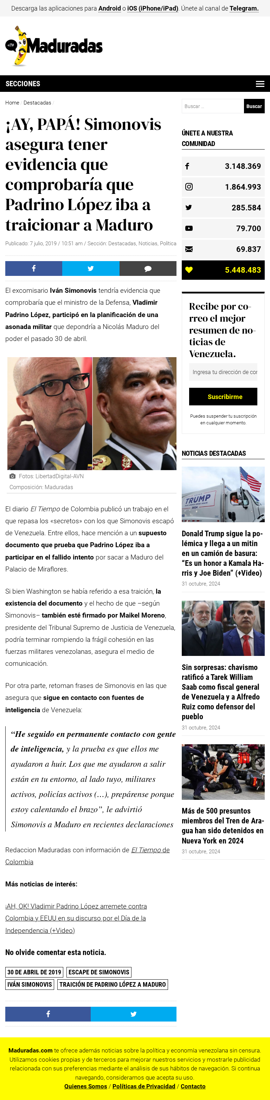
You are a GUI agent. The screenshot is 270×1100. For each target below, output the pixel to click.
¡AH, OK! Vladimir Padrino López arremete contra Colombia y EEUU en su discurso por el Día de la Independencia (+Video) (76, 918)
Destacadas (37, 103)
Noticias (148, 243)
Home (12, 103)
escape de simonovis (99, 972)
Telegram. (244, 8)
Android (109, 8)
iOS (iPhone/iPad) (152, 8)
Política (168, 243)
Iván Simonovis (29, 984)
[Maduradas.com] (54, 64)
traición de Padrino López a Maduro (112, 984)
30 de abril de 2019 (34, 972)
